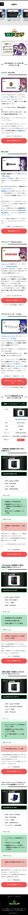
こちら (23, 304)
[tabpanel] (14, 15)
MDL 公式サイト (13, 231)
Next (26, 15)
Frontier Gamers (11, 266)
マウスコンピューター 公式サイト (13, 382)
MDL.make (5, 176)
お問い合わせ (17, 896)
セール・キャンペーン (17, 366)
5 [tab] (17, 23)
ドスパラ (5, 97)
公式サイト (20, 439)
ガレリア (14, 99)
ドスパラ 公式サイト (13, 140)
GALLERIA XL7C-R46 (21, 419)
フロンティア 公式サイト (12, 300)
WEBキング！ (10, 896)
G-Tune (13, 338)
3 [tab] (14, 23)
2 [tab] (13, 23)
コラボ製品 (18, 130)
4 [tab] (16, 23)
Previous (1, 15)
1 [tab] (11, 23)
